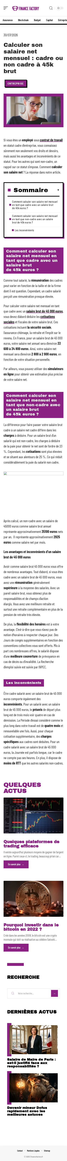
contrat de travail (51, 140)
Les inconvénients (24, 230)
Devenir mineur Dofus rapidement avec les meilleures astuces (27, 1111)
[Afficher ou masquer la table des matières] (53, 190)
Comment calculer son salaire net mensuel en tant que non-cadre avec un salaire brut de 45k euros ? (35, 219)
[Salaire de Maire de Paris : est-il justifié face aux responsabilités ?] (33, 1039)
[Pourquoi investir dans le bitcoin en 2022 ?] (33, 899)
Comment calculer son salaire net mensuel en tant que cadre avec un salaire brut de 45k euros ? (35, 205)
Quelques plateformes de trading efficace (31, 844)
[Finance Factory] (26, 8)
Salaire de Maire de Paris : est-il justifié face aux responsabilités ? (31, 1063)
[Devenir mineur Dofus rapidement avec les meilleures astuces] (33, 1087)
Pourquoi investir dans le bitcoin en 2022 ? (31, 927)
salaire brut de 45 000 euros (44, 311)
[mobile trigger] (7, 8)
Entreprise (16, 83)
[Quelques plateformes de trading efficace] (33, 815)
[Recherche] (50, 8)
